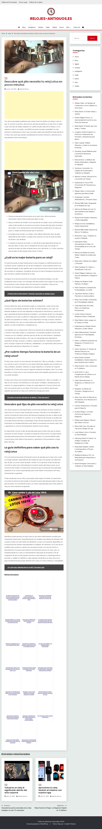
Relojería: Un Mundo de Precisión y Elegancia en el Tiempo (84, 391)
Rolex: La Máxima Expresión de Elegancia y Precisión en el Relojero (86, 343)
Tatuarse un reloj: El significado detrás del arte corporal (15, 790)
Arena (61, 27)
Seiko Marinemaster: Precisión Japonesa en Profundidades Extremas (85, 334)
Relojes (40, 27)
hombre (77, 68)
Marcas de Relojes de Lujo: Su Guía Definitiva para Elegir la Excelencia (85, 211)
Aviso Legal (23, 2)
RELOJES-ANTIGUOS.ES (51, 18)
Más (67, 27)
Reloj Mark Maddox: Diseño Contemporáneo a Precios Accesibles (84, 449)
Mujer (48, 27)
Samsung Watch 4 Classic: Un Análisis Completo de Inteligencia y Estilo (85, 440)
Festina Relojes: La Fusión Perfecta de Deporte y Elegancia (84, 414)
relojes (77, 86)
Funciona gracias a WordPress (38, 824)
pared (77, 79)
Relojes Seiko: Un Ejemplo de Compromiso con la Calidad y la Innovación (86, 105)
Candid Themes (70, 824)
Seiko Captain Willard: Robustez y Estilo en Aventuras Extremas (86, 145)
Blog (23, 27)
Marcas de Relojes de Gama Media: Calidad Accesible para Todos (85, 255)
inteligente (78, 71)
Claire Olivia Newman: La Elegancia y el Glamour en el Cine (84, 382)
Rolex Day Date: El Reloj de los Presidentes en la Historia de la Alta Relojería (86, 399)
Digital (54, 27)
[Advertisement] (34, 105)
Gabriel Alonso (24, 89)
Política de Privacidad (9, 2)
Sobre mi (76, 27)
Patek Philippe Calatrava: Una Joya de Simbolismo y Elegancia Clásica (86, 275)
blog (76, 60)
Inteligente (32, 27)
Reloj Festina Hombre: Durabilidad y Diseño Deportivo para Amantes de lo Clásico (86, 359)
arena (77, 57)
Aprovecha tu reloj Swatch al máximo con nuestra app (50, 790)
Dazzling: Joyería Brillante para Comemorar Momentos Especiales (85, 153)
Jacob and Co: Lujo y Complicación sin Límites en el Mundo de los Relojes (85, 374)
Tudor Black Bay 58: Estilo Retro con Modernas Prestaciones (84, 308)
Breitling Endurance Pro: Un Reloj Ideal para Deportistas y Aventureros (85, 457)
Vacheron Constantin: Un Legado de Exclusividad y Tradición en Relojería (84, 170)
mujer (76, 75)
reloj (5, 78)
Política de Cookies (36, 2)
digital (77, 64)
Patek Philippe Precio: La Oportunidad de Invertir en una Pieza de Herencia (85, 120)
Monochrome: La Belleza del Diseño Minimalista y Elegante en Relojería (85, 162)
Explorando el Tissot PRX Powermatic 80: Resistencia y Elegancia (85, 185)
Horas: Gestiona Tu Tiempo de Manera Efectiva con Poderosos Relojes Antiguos (85, 351)
